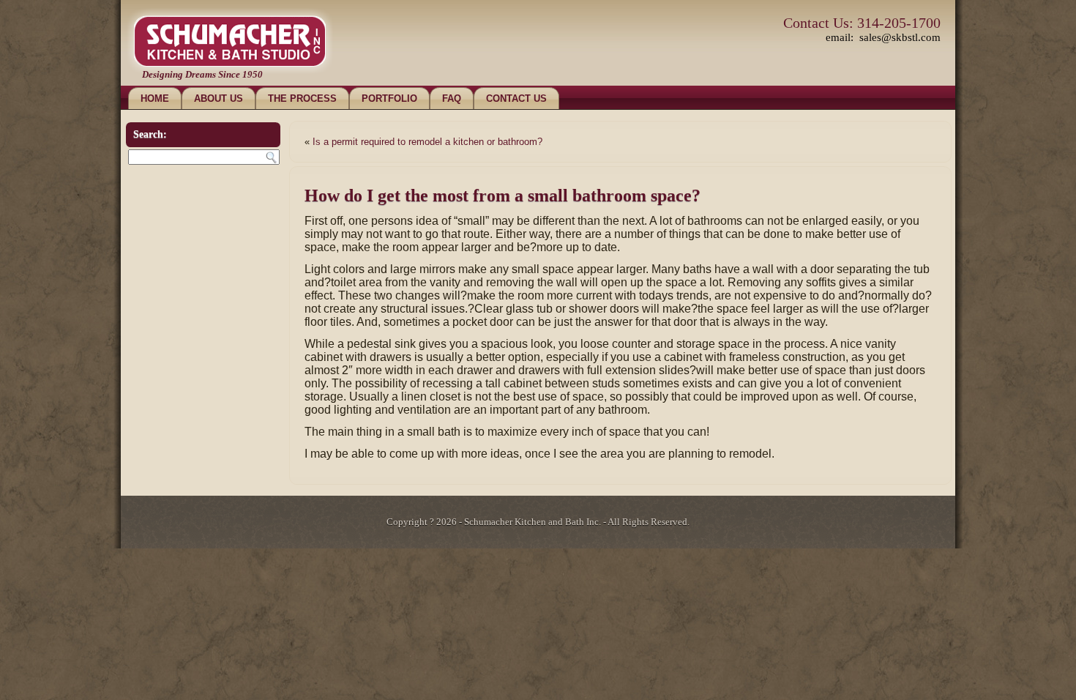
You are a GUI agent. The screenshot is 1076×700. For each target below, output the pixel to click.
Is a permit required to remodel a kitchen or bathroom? (427, 141)
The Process (302, 98)
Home (155, 98)
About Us (218, 98)
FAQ (451, 98)
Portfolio (389, 98)
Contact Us (516, 98)
